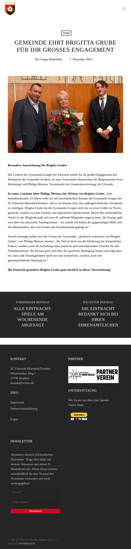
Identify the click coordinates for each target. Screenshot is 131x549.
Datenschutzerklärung (23, 408)
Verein (66, 33)
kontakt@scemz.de (22, 383)
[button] (124, 9)
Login (14, 419)
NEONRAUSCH (27, 543)
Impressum (17, 402)
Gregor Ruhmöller (51, 59)
